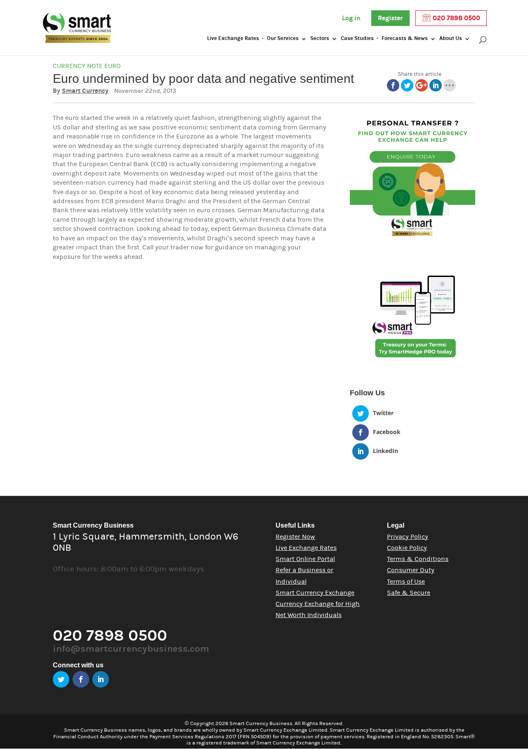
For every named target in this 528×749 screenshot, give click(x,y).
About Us (450, 38)
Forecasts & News (405, 38)
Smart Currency (85, 91)
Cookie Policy (407, 548)
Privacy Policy (407, 536)
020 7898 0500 (455, 18)
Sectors (319, 38)
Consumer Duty (410, 570)
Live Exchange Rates (233, 38)
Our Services (283, 38)
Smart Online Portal (305, 559)
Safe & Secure (408, 592)
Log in (351, 18)
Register (390, 18)
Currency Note (78, 66)
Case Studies (357, 38)
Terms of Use (406, 581)
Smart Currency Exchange (315, 592)
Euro (112, 66)
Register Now (295, 536)
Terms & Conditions (417, 559)
